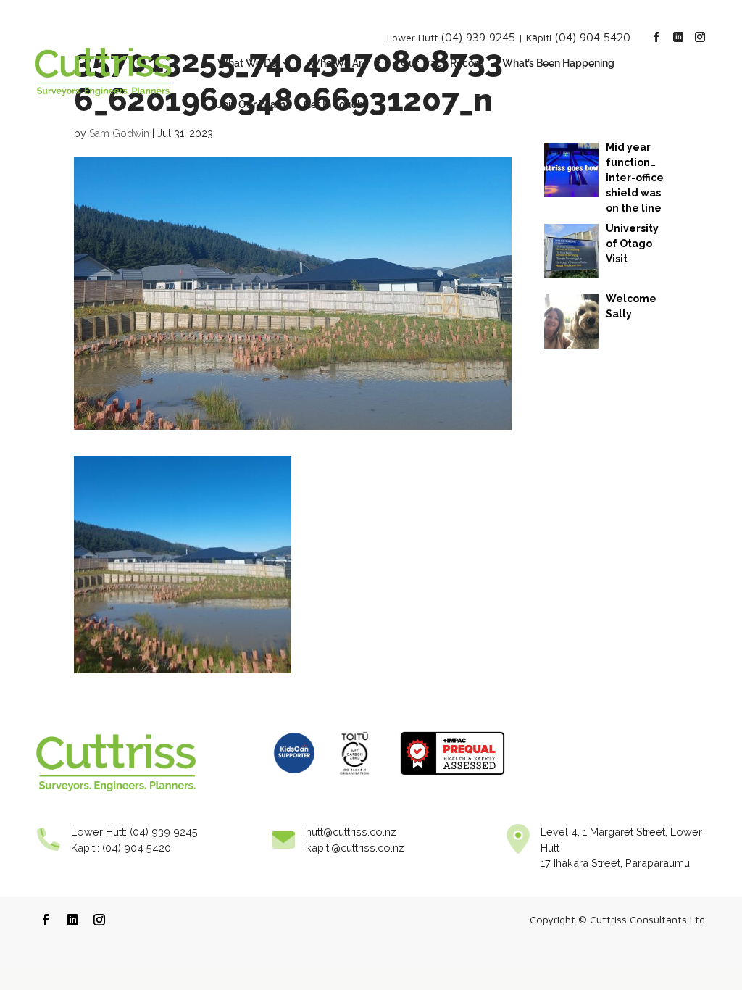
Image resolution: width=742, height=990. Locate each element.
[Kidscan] (294, 779)
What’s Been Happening (558, 63)
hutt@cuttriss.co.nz (351, 831)
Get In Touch (333, 104)
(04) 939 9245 (478, 36)
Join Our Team (251, 104)
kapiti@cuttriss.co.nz (355, 847)
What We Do (247, 63)
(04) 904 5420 (592, 36)
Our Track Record (442, 63)
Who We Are (338, 63)
